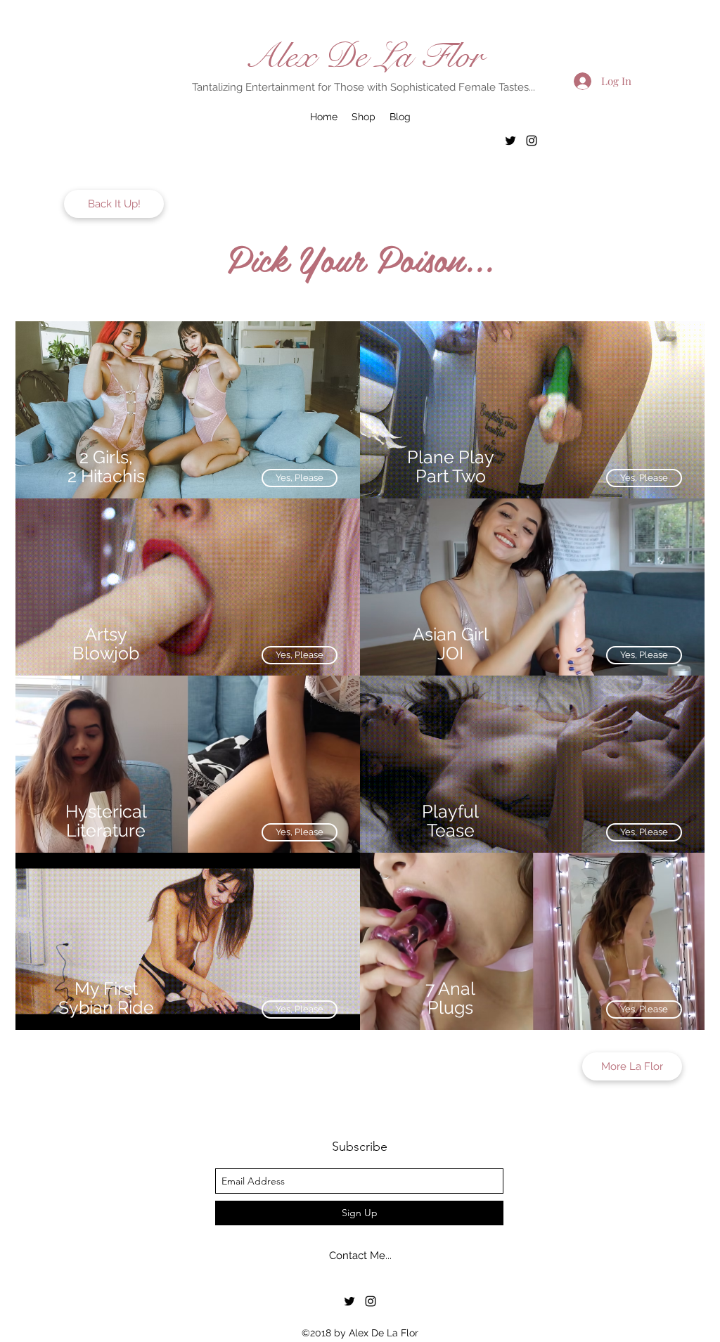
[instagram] (532, 141)
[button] (644, 655)
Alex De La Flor (364, 56)
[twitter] (510, 141)
